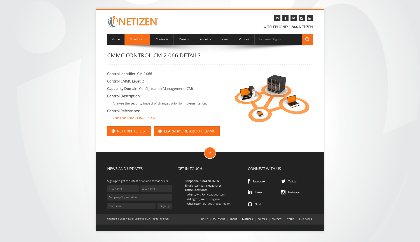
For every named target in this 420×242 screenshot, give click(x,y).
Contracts (162, 39)
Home (116, 39)
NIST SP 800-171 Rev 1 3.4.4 (135, 118)
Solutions (136, 39)
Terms (290, 219)
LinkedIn (259, 192)
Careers (183, 39)
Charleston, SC (196, 204)
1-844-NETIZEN (301, 26)
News (225, 39)
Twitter (292, 181)
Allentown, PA (196, 194)
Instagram (293, 192)
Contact (244, 39)
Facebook (257, 181)
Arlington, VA (195, 199)
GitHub (258, 204)
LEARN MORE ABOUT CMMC (188, 131)
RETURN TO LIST (131, 131)
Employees (305, 219)
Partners (247, 219)
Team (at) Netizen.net (207, 185)
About (204, 39)
